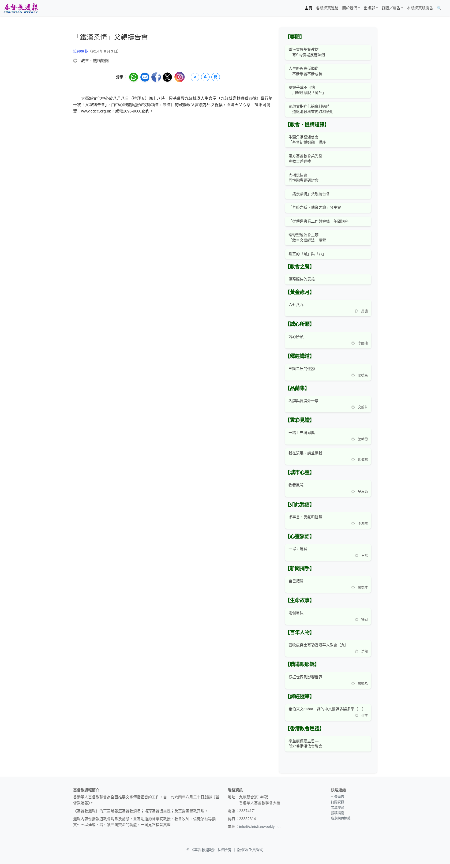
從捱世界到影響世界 (305, 677)
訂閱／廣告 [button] (391, 8)
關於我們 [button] (349, 8)
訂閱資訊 (337, 802)
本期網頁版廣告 (420, 8)
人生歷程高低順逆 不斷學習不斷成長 (305, 71)
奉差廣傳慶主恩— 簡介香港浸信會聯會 (305, 743)
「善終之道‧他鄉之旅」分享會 (315, 207)
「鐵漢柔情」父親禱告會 (309, 194)
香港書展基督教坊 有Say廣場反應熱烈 (307, 52)
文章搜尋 (337, 807)
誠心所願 (296, 337)
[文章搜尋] (445, 8)
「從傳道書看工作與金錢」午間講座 (319, 221)
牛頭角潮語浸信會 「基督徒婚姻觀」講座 (307, 139)
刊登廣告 (337, 797)
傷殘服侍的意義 (302, 279)
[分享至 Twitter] (167, 77)
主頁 (308, 8)
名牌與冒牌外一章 (304, 401)
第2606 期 (80, 51)
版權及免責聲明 (250, 850)
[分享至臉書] (156, 77)
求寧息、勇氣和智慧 (305, 517)
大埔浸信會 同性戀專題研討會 (304, 177)
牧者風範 (296, 485)
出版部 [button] (369, 8)
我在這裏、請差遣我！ (307, 453)
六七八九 (296, 305)
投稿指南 (337, 813)
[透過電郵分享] (145, 77)
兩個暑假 (296, 613)
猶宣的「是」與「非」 (307, 254)
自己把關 (296, 581)
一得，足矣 (298, 549)
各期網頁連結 (327, 8)
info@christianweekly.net (260, 827)
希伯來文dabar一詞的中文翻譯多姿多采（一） (327, 709)
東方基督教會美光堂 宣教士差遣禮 (305, 158)
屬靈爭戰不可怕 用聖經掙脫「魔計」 (307, 90)
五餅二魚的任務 (302, 369)
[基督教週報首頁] (21, 8)
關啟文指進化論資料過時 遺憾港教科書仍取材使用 (311, 109)
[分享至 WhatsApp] (133, 77)
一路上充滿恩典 (302, 433)
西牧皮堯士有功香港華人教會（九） (319, 645)
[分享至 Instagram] (179, 77)
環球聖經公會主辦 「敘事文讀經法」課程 (307, 237)
